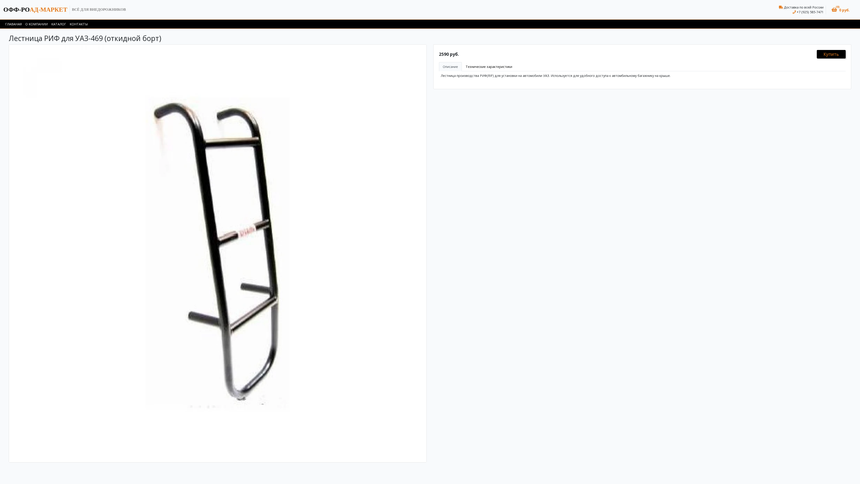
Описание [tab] (450, 67)
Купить (831, 54)
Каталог (58, 24)
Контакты (79, 24)
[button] (840, 9)
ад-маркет (35, 9)
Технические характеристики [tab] (489, 67)
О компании (36, 24)
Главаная (13, 24)
